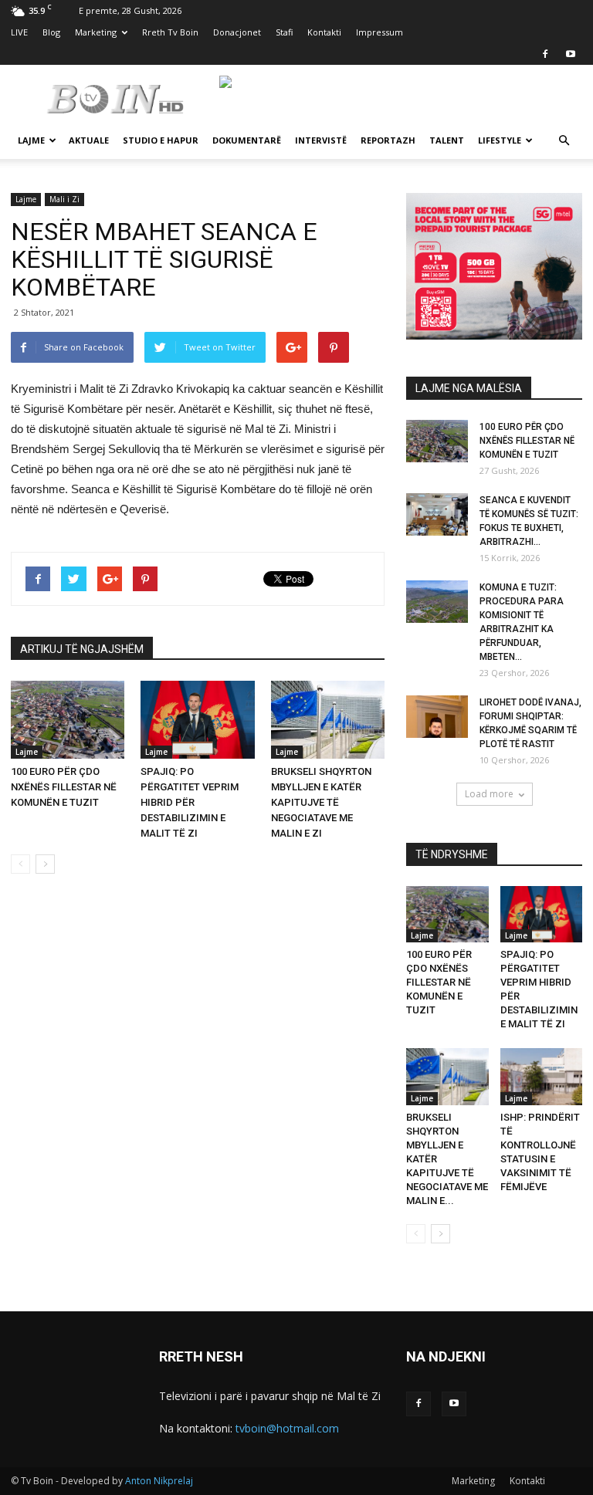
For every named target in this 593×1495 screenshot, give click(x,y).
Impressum (379, 32)
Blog (51, 32)
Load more (489, 793)
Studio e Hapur (160, 140)
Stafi (284, 32)
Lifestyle (499, 140)
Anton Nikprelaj (159, 1480)
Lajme (31, 140)
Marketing (96, 32)
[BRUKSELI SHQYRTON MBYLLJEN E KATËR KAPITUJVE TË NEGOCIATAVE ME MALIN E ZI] (328, 720)
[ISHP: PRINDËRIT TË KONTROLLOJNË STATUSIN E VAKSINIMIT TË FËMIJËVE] (541, 1076)
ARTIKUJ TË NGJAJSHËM (82, 649)
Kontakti (324, 32)
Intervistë (321, 140)
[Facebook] (545, 54)
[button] (563, 141)
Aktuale (89, 140)
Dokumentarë (246, 140)
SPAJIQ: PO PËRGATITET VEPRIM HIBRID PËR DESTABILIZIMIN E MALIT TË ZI (190, 802)
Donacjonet (237, 32)
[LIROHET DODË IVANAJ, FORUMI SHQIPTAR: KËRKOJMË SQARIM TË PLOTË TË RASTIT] (437, 716)
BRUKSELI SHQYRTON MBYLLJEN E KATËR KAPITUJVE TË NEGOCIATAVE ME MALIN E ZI (321, 802)
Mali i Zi (64, 199)
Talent (446, 140)
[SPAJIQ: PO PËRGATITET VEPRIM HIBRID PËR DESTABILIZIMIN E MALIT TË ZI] (197, 720)
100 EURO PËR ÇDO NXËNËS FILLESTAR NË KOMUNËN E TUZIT (64, 787)
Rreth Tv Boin (170, 32)
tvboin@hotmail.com (287, 1428)
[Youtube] (570, 54)
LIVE (19, 32)
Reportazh (388, 140)
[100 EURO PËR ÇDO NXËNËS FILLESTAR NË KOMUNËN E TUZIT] (67, 720)
